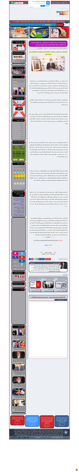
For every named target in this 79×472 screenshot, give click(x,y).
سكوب (27, 21)
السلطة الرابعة (51, 21)
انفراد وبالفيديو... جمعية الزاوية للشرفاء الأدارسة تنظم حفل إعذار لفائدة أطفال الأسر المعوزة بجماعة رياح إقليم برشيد (18, 199)
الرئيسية (45, 48)
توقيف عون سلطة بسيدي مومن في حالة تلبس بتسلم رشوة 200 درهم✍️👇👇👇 (44, 24)
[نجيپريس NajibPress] (61, 16)
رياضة (24, 21)
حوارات (42, 21)
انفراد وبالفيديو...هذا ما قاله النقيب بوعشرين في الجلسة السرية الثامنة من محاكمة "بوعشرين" (18, 203)
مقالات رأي (20, 21)
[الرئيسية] (67, 21)
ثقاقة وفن (46, 21)
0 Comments (50, 48)
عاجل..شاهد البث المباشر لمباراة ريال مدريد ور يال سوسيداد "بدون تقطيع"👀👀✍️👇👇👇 (18, 36)
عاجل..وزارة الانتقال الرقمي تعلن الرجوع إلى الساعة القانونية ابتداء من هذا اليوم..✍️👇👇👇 (39, 36)
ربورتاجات (31, 21)
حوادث (39, 21)
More (21, 280)
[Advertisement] (29, 12)
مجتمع (56, 21)
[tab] (60, 300)
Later (47, 5)
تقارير (22, 132)
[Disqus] (48, 314)
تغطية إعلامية (40, 48)
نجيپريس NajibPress (46, 437)
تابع (60, 424)
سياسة (60, 21)
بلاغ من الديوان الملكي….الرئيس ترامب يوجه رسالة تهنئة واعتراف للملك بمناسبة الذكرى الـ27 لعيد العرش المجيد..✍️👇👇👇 (18, 80)
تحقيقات (35, 21)
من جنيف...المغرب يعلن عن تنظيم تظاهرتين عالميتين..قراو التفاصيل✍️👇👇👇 (59, 36)
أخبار (63, 21)
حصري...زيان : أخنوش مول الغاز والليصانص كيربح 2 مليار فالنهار (19, 207)
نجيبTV (15, 21)
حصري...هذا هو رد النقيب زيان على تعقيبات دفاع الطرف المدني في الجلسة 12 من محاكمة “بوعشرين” (18, 210)
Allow (43, 5)
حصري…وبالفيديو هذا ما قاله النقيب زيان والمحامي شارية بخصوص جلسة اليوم (18, 214)
